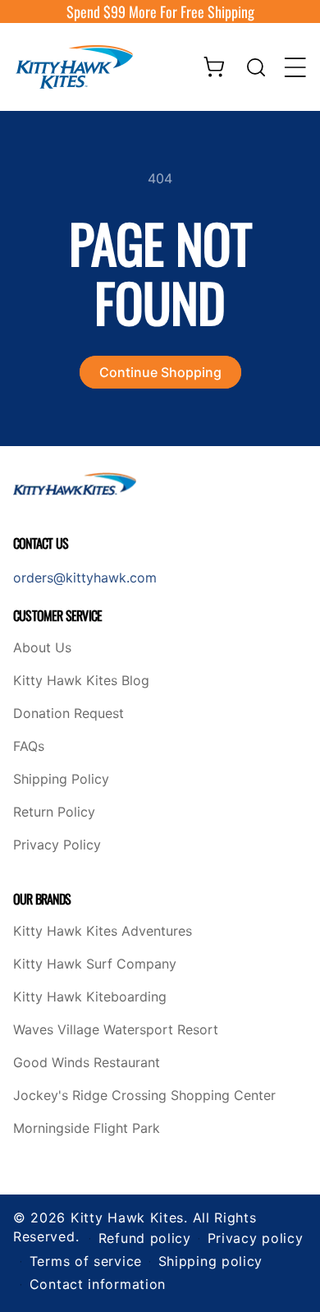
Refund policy (144, 1238)
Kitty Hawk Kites (127, 1217)
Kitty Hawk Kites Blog (81, 681)
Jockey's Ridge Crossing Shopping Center (144, 1096)
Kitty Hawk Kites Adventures (102, 931)
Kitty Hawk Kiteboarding (90, 997)
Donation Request (68, 714)
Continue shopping (160, 372)
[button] (256, 67)
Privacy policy (256, 1238)
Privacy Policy (57, 845)
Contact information (98, 1284)
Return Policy (54, 812)
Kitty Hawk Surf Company (94, 964)
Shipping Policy (61, 779)
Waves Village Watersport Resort (115, 1030)
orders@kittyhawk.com (85, 577)
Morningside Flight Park (86, 1128)
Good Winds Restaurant (86, 1063)
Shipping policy (210, 1261)
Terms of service (86, 1261)
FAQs (28, 746)
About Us (42, 648)
